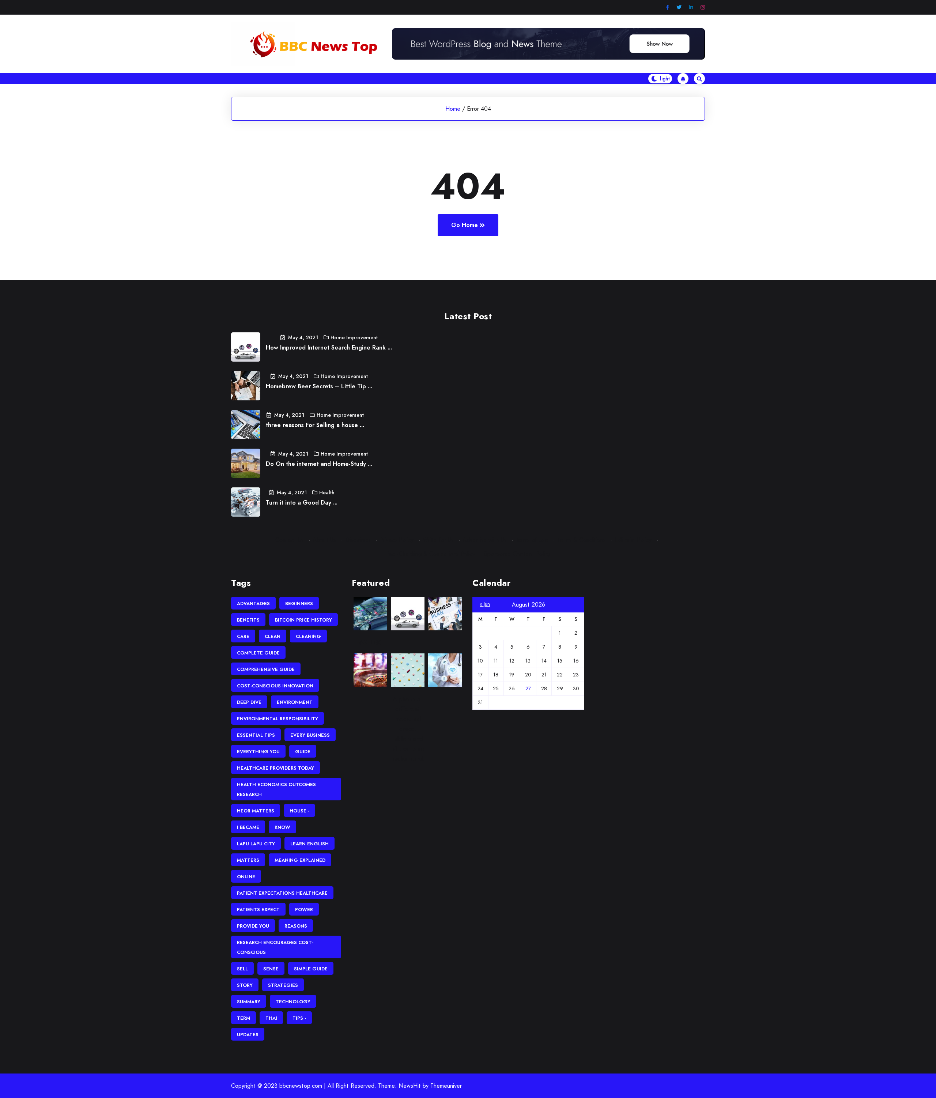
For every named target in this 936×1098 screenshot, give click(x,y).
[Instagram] (703, 7)
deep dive (249, 702)
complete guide (258, 652)
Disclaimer (357, 540)
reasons (295, 925)
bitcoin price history (303, 619)
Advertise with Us (484, 540)
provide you (253, 925)
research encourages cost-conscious (275, 947)
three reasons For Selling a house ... (315, 425)
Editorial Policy (633, 540)
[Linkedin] (691, 7)
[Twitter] (679, 7)
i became (248, 827)
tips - (299, 1018)
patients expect (258, 909)
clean (272, 636)
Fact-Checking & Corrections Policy (430, 554)
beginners (299, 603)
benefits (248, 619)
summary (248, 1001)
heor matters (255, 810)
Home (452, 109)
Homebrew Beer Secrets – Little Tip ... (319, 386)
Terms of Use (532, 540)
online (246, 876)
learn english (309, 843)
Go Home (464, 225)
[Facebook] (667, 7)
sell (242, 968)
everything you (258, 751)
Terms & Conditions (581, 540)
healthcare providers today (275, 768)
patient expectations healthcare (282, 893)
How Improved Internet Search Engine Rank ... (329, 347)
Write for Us (438, 540)
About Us (324, 540)
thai (271, 1018)
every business (310, 735)
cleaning (308, 636)
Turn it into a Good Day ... (301, 502)
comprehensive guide (266, 669)
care (243, 636)
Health (327, 492)
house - (299, 810)
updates (247, 1034)
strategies (283, 985)
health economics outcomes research (276, 789)
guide (302, 751)
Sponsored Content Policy (517, 554)
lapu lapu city (256, 843)
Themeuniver (446, 1086)
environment (295, 702)
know (282, 827)
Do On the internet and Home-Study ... (319, 464)
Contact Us (289, 540)
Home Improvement (354, 337)
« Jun (485, 604)
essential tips (256, 735)
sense (271, 968)
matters (248, 860)
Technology (293, 1001)
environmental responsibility (277, 718)
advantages (253, 603)
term (243, 1018)
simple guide (311, 968)
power (304, 909)
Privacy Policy (397, 540)
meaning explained (300, 860)
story (245, 985)
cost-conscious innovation (275, 685)
